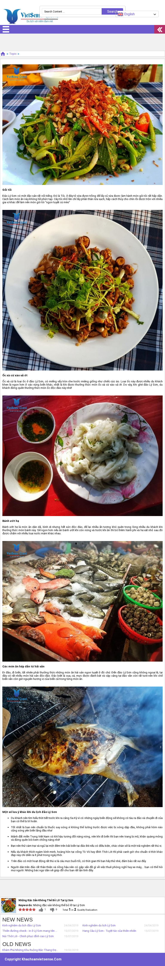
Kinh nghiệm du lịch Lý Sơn (99, 925)
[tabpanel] (82, 601)
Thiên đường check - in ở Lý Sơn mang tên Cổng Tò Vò (30, 930)
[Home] (3, 53)
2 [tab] (82, 543)
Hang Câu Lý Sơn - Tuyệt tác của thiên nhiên (109, 930)
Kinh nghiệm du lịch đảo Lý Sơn (21, 925)
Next (160, 601)
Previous (4, 601)
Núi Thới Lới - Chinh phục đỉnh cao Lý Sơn (28, 936)
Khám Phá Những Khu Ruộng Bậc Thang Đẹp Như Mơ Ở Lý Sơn (30, 950)
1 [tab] (76, 543)
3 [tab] (89, 543)
